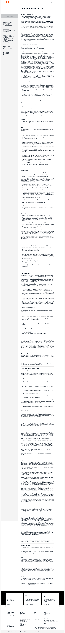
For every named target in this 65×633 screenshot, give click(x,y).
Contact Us (45, 614)
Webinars (35, 618)
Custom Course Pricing (23, 624)
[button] (15, 2)
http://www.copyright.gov (42, 276)
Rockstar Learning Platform (10, 624)
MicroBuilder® (10, 623)
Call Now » (9, 604)
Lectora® (9, 619)
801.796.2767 (46, 615)
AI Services (21, 614)
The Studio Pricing (22, 625)
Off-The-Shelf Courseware (10, 626)
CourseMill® (8, 625)
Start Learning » (46, 604)
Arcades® (9, 616)
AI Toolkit (9, 614)
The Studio (8, 613)
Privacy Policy (27, 631)
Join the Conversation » (30, 604)
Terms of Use (22, 631)
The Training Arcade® (11, 615)
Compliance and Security (37, 631)
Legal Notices (31, 631)
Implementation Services (23, 621)
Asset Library (9, 622)
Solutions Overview (22, 613)
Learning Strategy (22, 618)
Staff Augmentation (22, 620)
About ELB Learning (47, 613)
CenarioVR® (9, 617)
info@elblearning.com (31, 584)
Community (35, 614)
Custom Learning (22, 615)
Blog (34, 613)
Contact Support (36, 622)
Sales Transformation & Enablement (25, 619)
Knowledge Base (36, 615)
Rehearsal (9, 618)
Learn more (54, 628)
